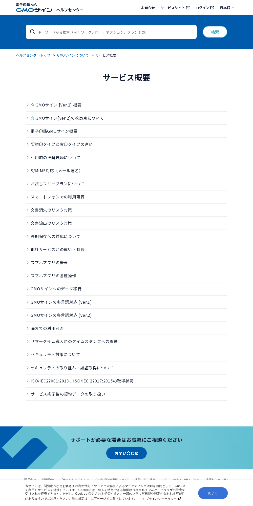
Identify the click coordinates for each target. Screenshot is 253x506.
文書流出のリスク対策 (51, 223)
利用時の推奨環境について (56, 157)
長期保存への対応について (56, 236)
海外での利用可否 (47, 328)
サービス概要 (106, 55)
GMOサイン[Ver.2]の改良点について (70, 118)
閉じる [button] (213, 493)
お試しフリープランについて (57, 184)
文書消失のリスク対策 (51, 210)
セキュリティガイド (186, 479)
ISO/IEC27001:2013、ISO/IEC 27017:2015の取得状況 (82, 381)
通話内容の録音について (151, 479)
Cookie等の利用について (112, 479)
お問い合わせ (126, 453)
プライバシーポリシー (161, 499)
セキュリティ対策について (55, 354)
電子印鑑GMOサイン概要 (54, 131)
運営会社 (30, 479)
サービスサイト (173, 7)
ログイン (202, 7)
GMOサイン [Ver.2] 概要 (59, 105)
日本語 (225, 7)
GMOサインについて (73, 55)
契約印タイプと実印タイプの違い (62, 144)
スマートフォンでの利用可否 (57, 197)
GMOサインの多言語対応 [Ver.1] (61, 302)
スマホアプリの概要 (49, 262)
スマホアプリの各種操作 (53, 275)
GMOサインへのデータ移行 (56, 289)
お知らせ (148, 7)
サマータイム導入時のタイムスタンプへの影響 (74, 341)
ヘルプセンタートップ (33, 55)
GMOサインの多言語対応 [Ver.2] (61, 315)
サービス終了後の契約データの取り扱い (68, 394)
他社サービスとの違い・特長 (57, 249)
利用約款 (48, 479)
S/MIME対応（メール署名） (57, 170)
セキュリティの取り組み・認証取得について (72, 368)
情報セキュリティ (217, 479)
